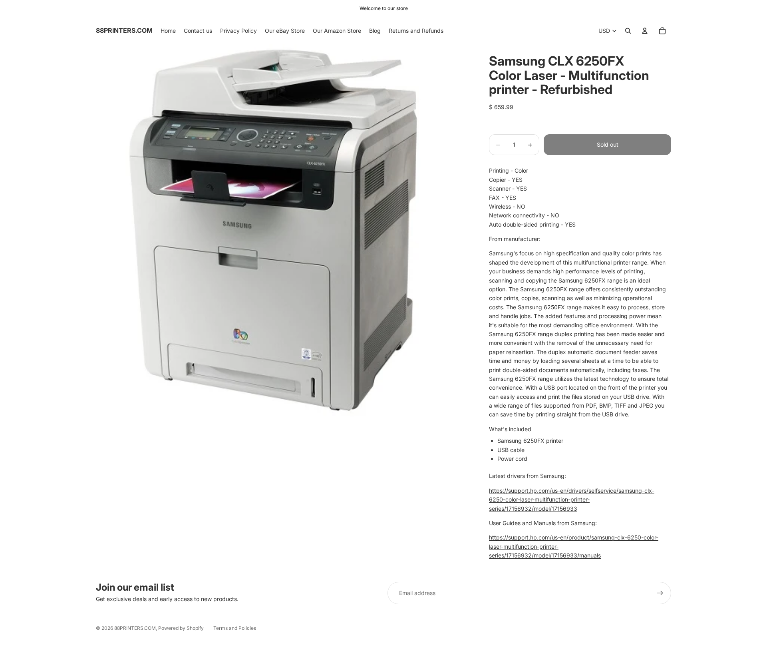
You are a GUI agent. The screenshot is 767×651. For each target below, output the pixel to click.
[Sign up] (660, 593)
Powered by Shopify (181, 628)
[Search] (628, 31)
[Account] (645, 31)
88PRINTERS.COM (135, 628)
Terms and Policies (234, 628)
